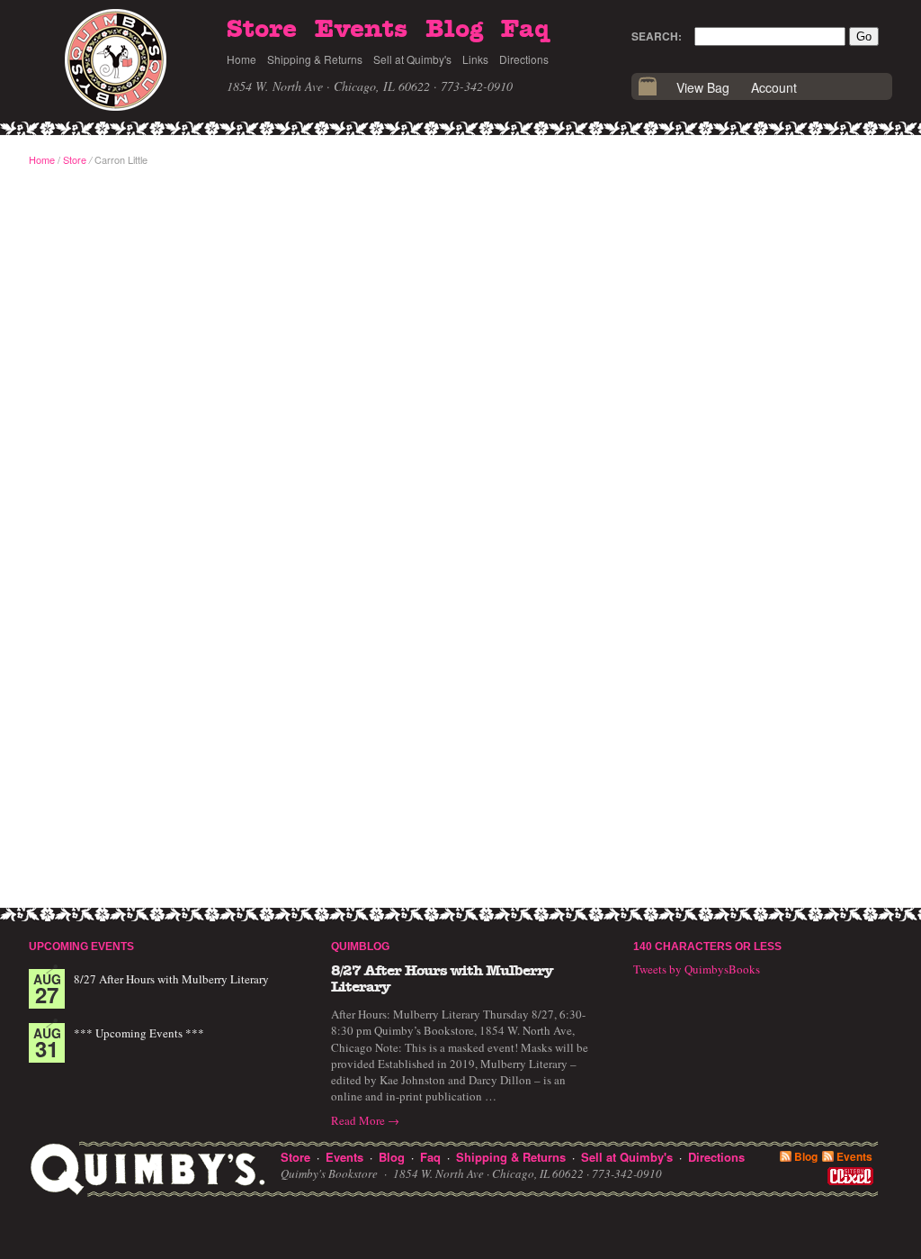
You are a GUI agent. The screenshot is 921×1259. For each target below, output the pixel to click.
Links (475, 59)
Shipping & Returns (314, 59)
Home (241, 59)
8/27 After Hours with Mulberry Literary (171, 979)
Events (361, 29)
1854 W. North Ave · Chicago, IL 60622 (328, 86)
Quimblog (360, 946)
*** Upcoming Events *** (139, 1033)
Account (774, 87)
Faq (525, 29)
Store (262, 29)
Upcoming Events (81, 946)
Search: (656, 36)
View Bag (702, 87)
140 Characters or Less (707, 946)
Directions (524, 59)
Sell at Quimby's (412, 59)
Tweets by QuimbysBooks (696, 969)
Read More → (365, 1120)
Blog (454, 29)
